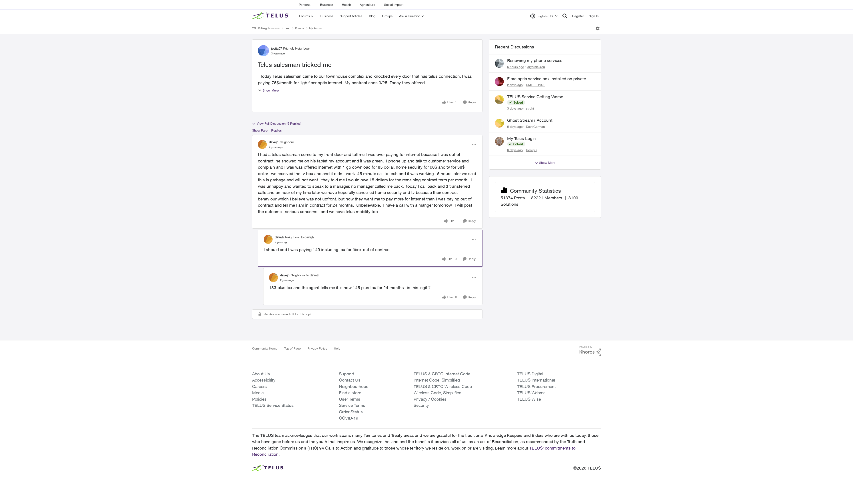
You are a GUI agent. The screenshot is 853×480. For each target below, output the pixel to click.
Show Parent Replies (267, 130)
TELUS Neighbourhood (266, 28)
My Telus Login (521, 138)
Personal (305, 4)
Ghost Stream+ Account (529, 120)
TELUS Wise (529, 399)
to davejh (307, 237)
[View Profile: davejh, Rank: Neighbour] (262, 144)
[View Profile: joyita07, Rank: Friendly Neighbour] (263, 50)
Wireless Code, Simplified (437, 392)
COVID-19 (348, 418)
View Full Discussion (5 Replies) (279, 123)
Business (326, 4)
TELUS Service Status (273, 405)
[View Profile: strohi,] (499, 99)
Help (337, 348)
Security (421, 405)
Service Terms (352, 405)
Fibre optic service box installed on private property (546, 79)
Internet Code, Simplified (437, 380)
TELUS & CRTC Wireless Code (443, 386)
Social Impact (393, 4)
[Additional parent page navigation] (287, 28)
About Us (261, 373)
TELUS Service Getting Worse (535, 96)
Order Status (351, 411)
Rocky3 (531, 150)
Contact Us (350, 380)
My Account (316, 28)
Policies (259, 399)
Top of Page (292, 348)
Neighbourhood (354, 386)
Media (258, 392)
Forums (299, 28)
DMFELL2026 (535, 85)
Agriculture (367, 4)
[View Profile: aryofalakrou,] (499, 63)
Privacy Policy (317, 348)
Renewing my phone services (534, 60)
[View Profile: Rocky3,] (499, 141)
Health (346, 4)
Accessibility (263, 380)
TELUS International (536, 380)
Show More (271, 90)
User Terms (349, 399)
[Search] (565, 16)
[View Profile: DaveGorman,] (499, 123)
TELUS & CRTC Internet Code (442, 373)
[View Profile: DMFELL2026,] (499, 81)
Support (346, 373)
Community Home (264, 348)
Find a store (350, 392)
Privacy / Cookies (430, 399)
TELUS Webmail (532, 392)
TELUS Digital (530, 373)
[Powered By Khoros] (590, 351)
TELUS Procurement (536, 386)
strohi (530, 108)
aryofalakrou (536, 67)
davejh (273, 142)
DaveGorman (535, 126)
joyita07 (276, 48)
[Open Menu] (598, 28)
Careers (259, 386)
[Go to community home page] (271, 16)
